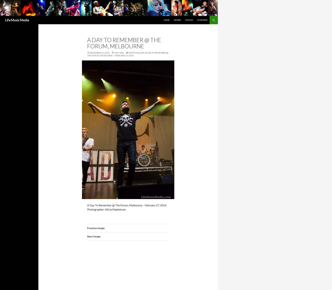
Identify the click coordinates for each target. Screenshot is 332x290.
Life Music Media (17, 20)
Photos (189, 20)
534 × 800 (119, 52)
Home (166, 20)
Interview (202, 20)
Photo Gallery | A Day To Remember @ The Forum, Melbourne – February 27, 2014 (127, 54)
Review (177, 20)
